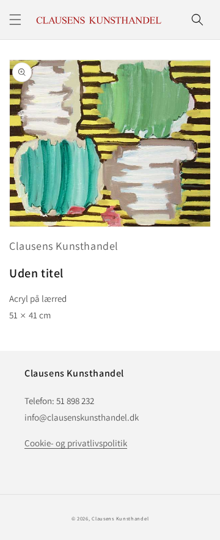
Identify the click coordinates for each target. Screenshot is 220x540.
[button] (15, 19)
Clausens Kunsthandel (64, 246)
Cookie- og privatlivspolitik (75, 443)
